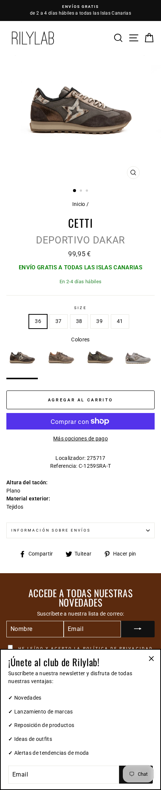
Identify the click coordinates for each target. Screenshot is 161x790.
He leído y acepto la (84, 648)
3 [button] (87, 191)
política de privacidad (118, 648)
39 (99, 321)
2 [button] (81, 191)
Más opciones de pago (80, 439)
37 (58, 321)
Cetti (80, 223)
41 (120, 321)
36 (38, 321)
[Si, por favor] (138, 629)
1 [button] (75, 191)
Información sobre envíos (51, 530)
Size (80, 308)
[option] (80, 10)
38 (79, 321)
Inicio (78, 204)
